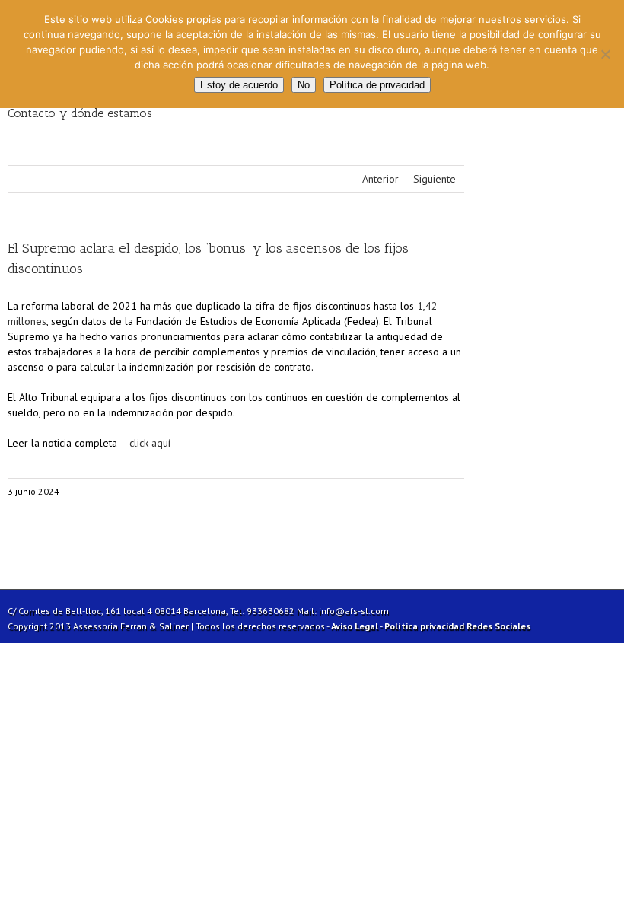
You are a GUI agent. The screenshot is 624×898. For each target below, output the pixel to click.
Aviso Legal (354, 626)
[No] (605, 54)
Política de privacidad (377, 85)
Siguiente (434, 179)
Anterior (380, 179)
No (304, 85)
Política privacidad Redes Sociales (457, 626)
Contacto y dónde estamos (80, 113)
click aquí (149, 443)
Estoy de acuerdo (239, 85)
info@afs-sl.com (354, 610)
